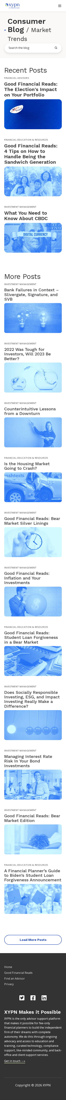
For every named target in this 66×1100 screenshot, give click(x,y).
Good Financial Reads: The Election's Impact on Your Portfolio (31, 89)
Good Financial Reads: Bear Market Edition (32, 818)
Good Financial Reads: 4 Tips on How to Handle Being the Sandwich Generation (31, 154)
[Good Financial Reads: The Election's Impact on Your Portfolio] (33, 114)
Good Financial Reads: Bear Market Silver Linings (32, 521)
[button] (60, 6)
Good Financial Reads (18, 973)
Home (8, 967)
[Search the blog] (56, 47)
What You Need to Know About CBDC (26, 215)
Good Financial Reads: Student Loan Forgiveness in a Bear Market (31, 637)
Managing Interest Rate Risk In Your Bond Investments (28, 761)
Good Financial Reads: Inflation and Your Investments (27, 578)
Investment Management (20, 206)
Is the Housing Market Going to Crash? (27, 466)
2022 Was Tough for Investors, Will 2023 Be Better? (27, 354)
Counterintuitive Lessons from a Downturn (30, 411)
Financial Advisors (16, 78)
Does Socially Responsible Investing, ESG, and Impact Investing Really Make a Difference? (32, 699)
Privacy (9, 984)
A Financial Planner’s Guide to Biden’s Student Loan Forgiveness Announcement (32, 875)
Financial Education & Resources (26, 139)
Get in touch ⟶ (14, 1061)
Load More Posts (33, 940)
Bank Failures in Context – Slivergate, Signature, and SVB (31, 294)
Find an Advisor (14, 978)
